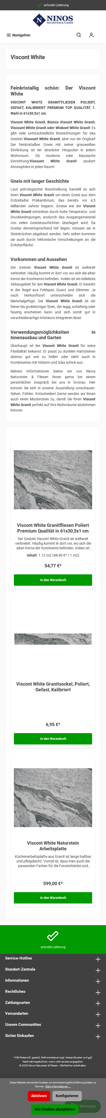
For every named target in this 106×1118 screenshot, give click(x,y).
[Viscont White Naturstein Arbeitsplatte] (53, 797)
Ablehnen (39, 1096)
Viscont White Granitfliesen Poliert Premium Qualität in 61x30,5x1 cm (53, 528)
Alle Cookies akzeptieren (54, 1109)
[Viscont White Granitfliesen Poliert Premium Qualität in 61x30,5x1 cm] (53, 480)
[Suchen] (79, 35)
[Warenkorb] (101, 33)
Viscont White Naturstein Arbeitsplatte (53, 845)
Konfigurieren (67, 1096)
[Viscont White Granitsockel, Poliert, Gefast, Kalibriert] (53, 638)
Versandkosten (73, 1057)
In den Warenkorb (53, 580)
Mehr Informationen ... (58, 1086)
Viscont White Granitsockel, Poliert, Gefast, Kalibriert (53, 686)
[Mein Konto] (91, 35)
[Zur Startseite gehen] (53, 20)
